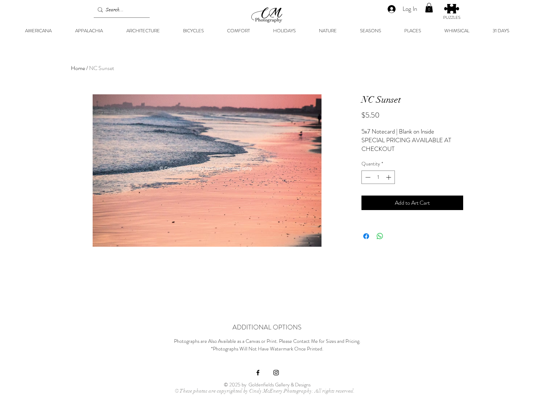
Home (78, 68)
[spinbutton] (378, 177)
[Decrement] (367, 177)
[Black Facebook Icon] (258, 372)
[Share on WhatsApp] (380, 236)
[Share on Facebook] (366, 236)
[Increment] (389, 177)
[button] (429, 7)
